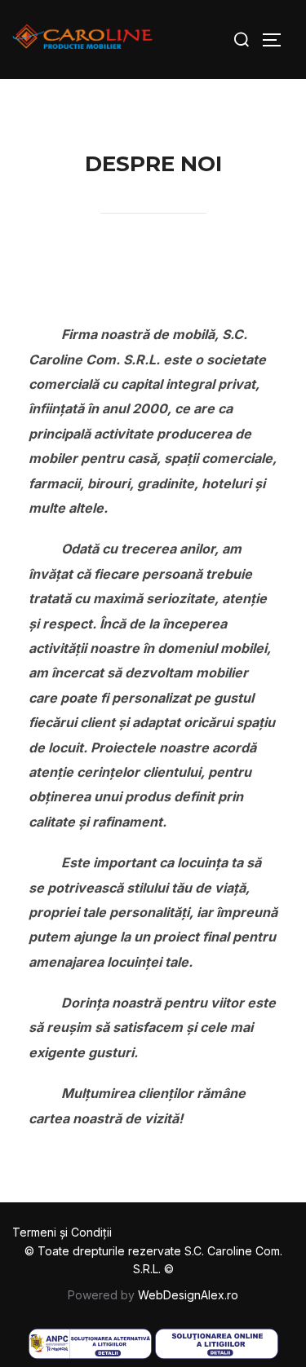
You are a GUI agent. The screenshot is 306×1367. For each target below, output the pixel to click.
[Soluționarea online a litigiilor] (216, 1357)
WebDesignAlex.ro (188, 1295)
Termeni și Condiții (62, 1232)
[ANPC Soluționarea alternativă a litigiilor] (90, 1357)
